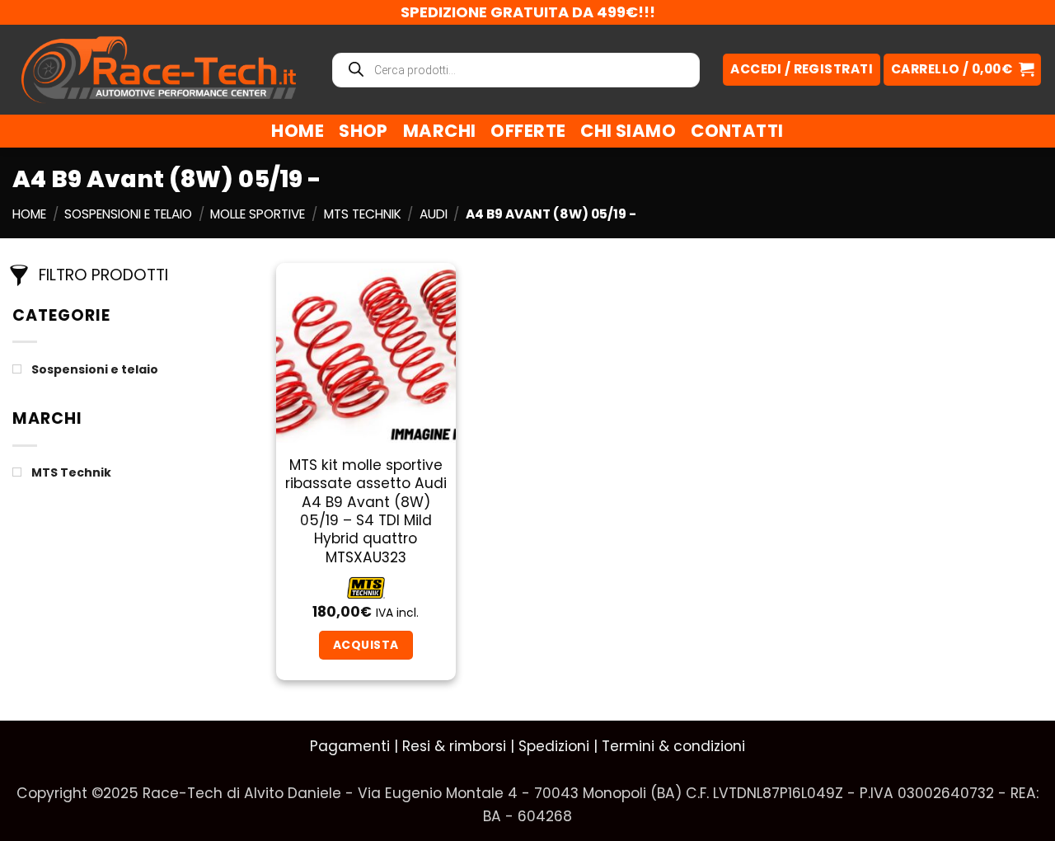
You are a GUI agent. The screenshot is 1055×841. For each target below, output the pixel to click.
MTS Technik (362, 214)
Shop (363, 131)
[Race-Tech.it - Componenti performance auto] (158, 69)
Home (297, 131)
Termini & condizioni (673, 746)
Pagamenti (350, 746)
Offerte (527, 131)
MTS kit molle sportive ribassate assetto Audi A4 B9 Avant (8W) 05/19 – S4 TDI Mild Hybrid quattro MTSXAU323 (366, 511)
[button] (962, 70)
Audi (434, 214)
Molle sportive (257, 214)
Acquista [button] (365, 645)
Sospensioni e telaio (128, 214)
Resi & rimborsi (454, 746)
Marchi (439, 131)
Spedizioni (553, 746)
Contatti (737, 131)
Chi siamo (628, 131)
